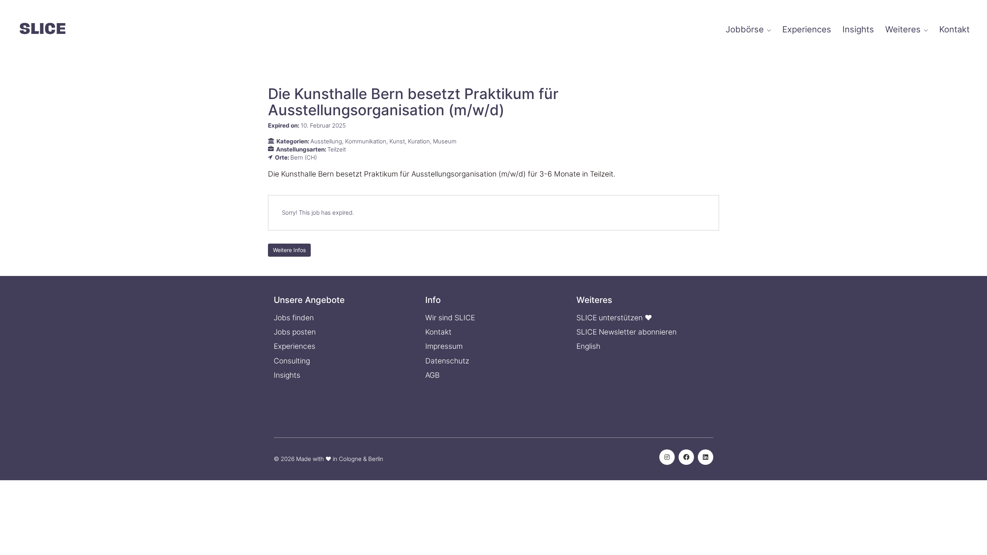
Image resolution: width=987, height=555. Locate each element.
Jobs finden (294, 317)
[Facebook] (686, 457)
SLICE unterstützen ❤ (614, 317)
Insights (287, 375)
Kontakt (438, 332)
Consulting (292, 361)
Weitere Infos (289, 250)
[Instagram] (667, 457)
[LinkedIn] (705, 457)
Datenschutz (447, 361)
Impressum (444, 346)
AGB (432, 375)
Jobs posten (295, 332)
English (588, 346)
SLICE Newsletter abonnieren (626, 332)
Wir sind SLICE (450, 317)
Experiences (294, 346)
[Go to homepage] (42, 29)
